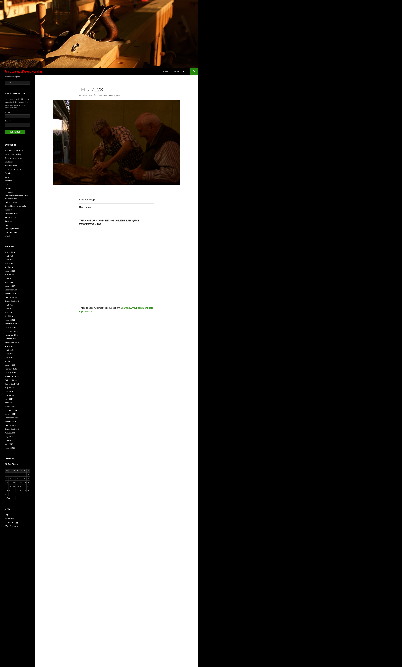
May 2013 (9, 444)
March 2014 (10, 406)
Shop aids (9, 210)
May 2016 (9, 312)
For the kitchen (11, 165)
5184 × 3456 (101, 95)
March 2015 (10, 365)
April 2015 (9, 361)
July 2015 (9, 350)
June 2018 (9, 259)
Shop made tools (12, 213)
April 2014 (9, 402)
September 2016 (12, 301)
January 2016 (10, 327)
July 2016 (9, 305)
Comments (11, 522)
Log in (7, 514)
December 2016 (11, 290)
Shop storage (10, 217)
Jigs (6, 184)
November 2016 (12, 293)
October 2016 (10, 297)
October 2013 (10, 425)
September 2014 (12, 384)
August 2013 (10, 433)
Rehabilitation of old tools (15, 206)
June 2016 (9, 308)
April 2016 (9, 316)
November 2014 (12, 376)
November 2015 (12, 335)
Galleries (8, 177)
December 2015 (11, 331)
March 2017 (10, 286)
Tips (6, 225)
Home (165, 71)
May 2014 (9, 399)
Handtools (9, 180)
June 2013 (9, 440)
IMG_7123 (115, 95)
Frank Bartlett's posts (14, 169)
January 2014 (10, 414)
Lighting (8, 188)
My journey (9, 192)
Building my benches (13, 158)
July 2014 (9, 391)
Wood (7, 236)
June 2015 (9, 354)
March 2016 (10, 320)
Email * (8, 121)
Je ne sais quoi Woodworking (23, 71)
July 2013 (9, 436)
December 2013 (11, 418)
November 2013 (12, 421)
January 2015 (10, 372)
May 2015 (9, 357)
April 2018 (9, 267)
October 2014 (10, 380)
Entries (9, 518)
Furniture (9, 173)
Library (175, 71)
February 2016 (11, 323)
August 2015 (10, 346)
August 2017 (10, 275)
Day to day (9, 162)
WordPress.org (11, 526)
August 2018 (10, 252)
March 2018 (10, 271)
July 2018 (9, 256)
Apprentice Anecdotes (14, 150)
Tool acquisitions (12, 228)
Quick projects (11, 202)
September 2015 (12, 342)
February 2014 (11, 410)
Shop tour (9, 221)
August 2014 (10, 387)
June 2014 (9, 395)
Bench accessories (13, 154)
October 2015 (10, 338)
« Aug (8, 498)
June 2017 (9, 278)
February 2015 (11, 369)
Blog (185, 71)
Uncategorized (11, 232)
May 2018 (9, 263)
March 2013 (10, 448)
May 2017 (9, 282)
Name (7, 112)
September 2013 (12, 429)
